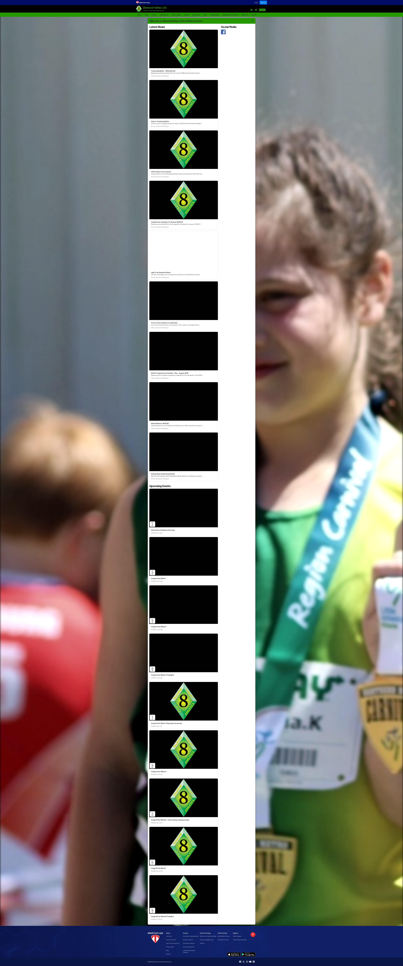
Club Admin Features (189, 943)
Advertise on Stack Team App (208, 936)
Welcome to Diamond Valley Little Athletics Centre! (176, 21)
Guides (168, 954)
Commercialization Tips (206, 939)
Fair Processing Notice (172, 943)
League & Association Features (189, 951)
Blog (167, 950)
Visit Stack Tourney (223, 939)
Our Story (169, 936)
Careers (202, 943)
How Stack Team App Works (191, 936)
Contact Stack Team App (240, 939)
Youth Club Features (188, 947)
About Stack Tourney (224, 936)
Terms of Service (171, 939)
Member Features (188, 939)
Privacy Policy (170, 947)
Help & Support (237, 936)
